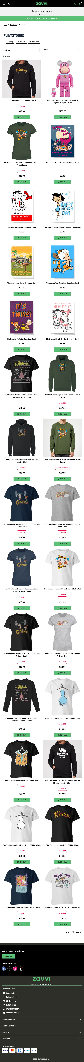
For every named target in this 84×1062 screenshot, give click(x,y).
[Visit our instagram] (15, 969)
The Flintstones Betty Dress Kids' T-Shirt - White (62, 718)
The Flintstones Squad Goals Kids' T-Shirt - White (62, 589)
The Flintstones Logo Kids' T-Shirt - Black (62, 845)
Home (5, 25)
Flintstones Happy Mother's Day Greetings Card (62, 227)
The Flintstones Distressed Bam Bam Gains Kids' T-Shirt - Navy (22, 525)
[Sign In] (74, 3)
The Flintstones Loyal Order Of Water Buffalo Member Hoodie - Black (62, 782)
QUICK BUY (21, 117)
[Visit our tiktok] (21, 969)
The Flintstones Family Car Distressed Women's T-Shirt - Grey (62, 655)
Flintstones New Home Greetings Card (21, 283)
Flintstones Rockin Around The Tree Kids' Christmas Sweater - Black (21, 719)
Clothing (10, 42)
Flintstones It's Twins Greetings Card (21, 339)
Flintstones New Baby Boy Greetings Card (62, 283)
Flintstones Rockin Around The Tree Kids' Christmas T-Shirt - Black (21, 396)
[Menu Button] (3, 3)
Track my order (12, 1009)
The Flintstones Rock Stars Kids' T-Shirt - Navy (21, 907)
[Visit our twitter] (9, 969)
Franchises (13, 25)
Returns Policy (12, 997)
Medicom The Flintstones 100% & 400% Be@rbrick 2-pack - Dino (62, 101)
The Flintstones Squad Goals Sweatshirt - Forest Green (62, 461)
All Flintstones (34, 42)
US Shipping (11, 1001)
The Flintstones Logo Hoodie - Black (21, 100)
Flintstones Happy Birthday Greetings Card (62, 162)
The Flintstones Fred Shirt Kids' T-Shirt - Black (22, 780)
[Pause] (82, 11)
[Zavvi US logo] (42, 3)
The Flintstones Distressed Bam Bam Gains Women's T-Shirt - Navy (22, 590)
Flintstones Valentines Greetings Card (21, 227)
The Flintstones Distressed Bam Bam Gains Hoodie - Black (22, 461)
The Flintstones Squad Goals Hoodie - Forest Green (62, 396)
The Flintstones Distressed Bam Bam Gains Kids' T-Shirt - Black (22, 655)
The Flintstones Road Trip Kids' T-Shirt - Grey (62, 907)
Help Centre (11, 1005)
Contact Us (10, 993)
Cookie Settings (12, 1012)
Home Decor (21, 42)
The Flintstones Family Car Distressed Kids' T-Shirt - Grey (62, 525)
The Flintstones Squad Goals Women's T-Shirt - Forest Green (21, 164)
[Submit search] (9, 3)
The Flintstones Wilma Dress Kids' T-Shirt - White (22, 845)
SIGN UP (8, 956)
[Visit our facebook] (4, 969)
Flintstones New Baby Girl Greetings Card (62, 339)
